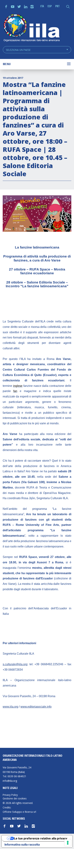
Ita (42, 6)
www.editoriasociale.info (36, 706)
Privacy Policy (10, 795)
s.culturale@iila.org (15, 664)
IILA (31, 28)
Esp (50, 6)
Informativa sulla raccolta (22, 844)
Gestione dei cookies (15, 798)
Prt (57, 6)
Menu (7, 64)
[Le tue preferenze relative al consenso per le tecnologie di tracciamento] (67, 842)
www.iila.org (10, 706)
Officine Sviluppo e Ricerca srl (19, 811)
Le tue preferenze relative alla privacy (40, 838)
